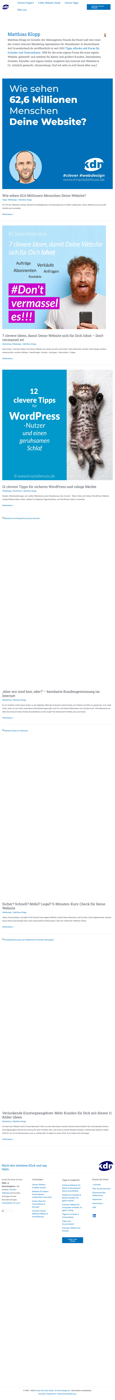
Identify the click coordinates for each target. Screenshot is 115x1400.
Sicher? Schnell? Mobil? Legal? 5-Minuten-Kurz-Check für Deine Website (53, 906)
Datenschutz (97, 1203)
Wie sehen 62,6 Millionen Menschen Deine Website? (44, 195)
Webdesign (12, 199)
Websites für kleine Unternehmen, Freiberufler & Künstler (42, 1194)
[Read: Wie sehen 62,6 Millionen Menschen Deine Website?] (57, 133)
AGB (94, 1207)
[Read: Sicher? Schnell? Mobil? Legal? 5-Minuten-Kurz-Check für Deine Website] (57, 813)
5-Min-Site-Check (72, 1240)
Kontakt (97, 1184)
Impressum (97, 1199)
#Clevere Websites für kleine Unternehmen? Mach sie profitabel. (71, 1188)
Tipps (4, 199)
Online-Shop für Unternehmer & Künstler (39, 1204)
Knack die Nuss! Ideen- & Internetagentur (52, 1390)
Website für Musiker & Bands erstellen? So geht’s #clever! (71, 1198)
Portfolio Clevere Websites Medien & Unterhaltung (40, 1214)
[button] (79, 3)
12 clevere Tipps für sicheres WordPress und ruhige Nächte (49, 486)
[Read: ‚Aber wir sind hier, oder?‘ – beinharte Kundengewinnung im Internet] (57, 600)
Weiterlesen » (8, 214)
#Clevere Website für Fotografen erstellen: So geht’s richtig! (72, 1207)
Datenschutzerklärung (66, 1393)
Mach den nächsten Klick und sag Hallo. (24, 1167)
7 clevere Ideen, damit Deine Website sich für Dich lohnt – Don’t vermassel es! (52, 337)
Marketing (6, 344)
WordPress (17, 491)
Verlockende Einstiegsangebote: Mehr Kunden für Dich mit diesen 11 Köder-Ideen (57, 1115)
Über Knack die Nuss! (101, 1188)
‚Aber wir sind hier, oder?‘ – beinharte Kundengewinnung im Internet (51, 693)
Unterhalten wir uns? (11, 1203)
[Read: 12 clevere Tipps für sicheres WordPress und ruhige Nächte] (57, 424)
